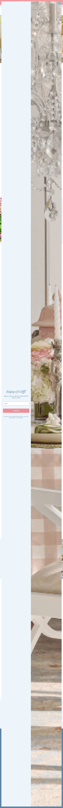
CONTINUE (16, 411)
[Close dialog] (59, 3)
